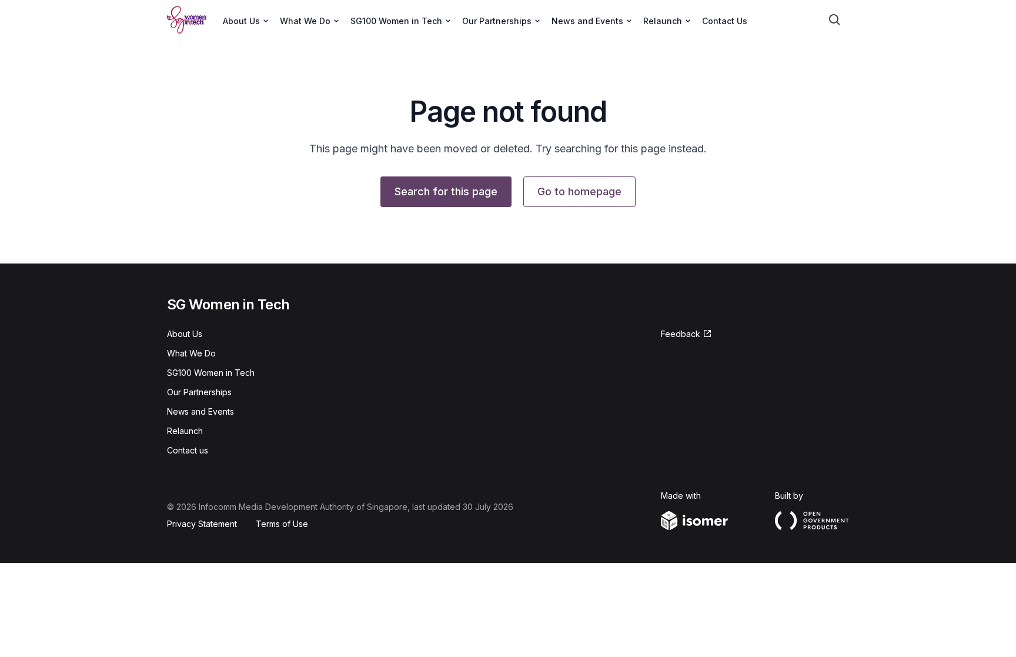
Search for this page (446, 191)
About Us (184, 334)
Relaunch (185, 431)
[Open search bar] (835, 20)
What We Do (191, 353)
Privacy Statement (202, 524)
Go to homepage (579, 191)
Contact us (187, 450)
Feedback (680, 334)
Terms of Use (282, 524)
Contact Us (724, 21)
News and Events (200, 411)
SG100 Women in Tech (211, 373)
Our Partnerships (199, 392)
